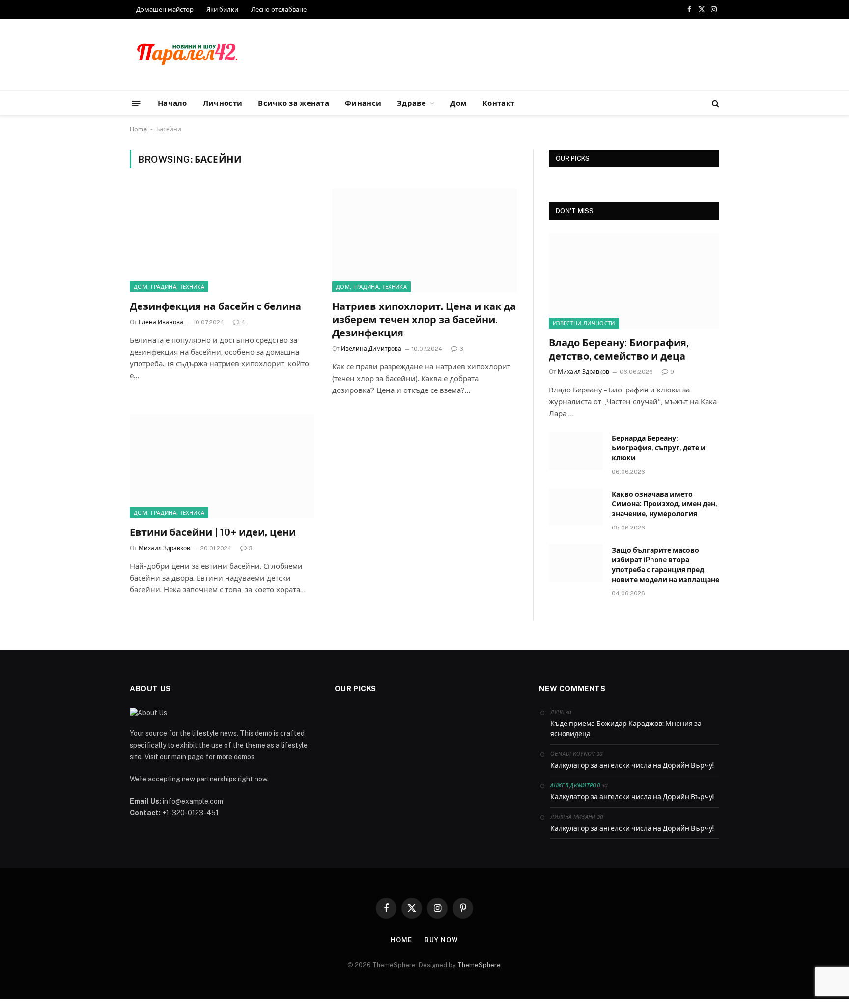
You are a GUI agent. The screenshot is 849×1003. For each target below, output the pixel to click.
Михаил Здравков (164, 548)
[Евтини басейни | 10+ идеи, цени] (222, 466)
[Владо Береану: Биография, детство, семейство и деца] (634, 281)
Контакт (498, 103)
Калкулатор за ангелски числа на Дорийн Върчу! (632, 765)
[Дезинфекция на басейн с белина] (222, 240)
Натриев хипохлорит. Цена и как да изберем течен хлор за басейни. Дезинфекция (424, 320)
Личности (222, 103)
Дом (458, 103)
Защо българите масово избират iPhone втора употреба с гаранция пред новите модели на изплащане (665, 565)
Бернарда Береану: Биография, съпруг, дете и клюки (659, 448)
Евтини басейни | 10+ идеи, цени (213, 532)
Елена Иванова (161, 322)
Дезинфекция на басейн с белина (215, 306)
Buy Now (441, 940)
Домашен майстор (165, 9)
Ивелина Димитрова (371, 348)
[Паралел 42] (187, 55)
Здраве (411, 103)
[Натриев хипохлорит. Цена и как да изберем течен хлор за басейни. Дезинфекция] (424, 240)
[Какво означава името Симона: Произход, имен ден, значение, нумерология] (576, 507)
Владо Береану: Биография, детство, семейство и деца (619, 349)
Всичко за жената (293, 103)
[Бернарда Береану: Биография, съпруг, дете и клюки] (576, 451)
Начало (172, 103)
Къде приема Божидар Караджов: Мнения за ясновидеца (626, 729)
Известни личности (584, 323)
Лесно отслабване (279, 9)
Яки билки (222, 9)
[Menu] (136, 103)
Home (138, 129)
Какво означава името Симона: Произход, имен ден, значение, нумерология (664, 504)
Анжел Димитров (575, 785)
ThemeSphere (479, 965)
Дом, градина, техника (169, 287)
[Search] (714, 103)
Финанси (363, 103)
